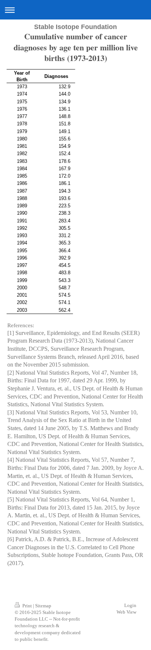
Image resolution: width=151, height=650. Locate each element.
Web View (126, 612)
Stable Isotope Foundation (75, 27)
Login (130, 605)
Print (27, 605)
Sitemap (43, 605)
